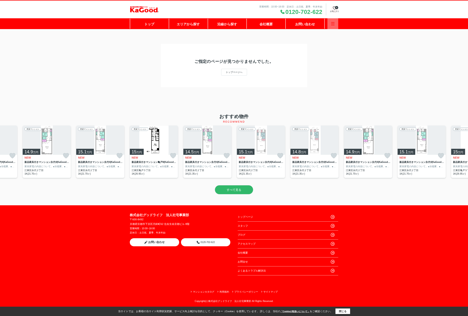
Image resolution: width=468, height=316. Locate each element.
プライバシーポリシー (246, 291)
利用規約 (224, 291)
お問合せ (243, 261)
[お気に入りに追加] (12, 156)
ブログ (241, 234)
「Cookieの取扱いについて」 (295, 311)
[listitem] (154, 152)
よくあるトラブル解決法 (252, 270)
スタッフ (243, 225)
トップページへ (234, 72)
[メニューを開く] (332, 23)
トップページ (245, 216)
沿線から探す (227, 24)
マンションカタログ (203, 291)
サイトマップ (270, 291)
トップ (149, 24)
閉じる (343, 311)
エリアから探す (188, 24)
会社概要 (266, 24)
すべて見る (234, 189)
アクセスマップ (247, 243)
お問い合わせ (305, 24)
